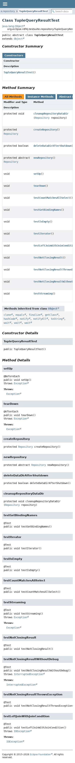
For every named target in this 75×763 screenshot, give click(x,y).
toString (56, 318)
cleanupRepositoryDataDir (50, 113)
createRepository (45, 129)
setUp (37, 173)
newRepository (42, 157)
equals (19, 314)
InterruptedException (28, 674)
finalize (34, 314)
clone (7, 314)
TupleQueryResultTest (33, 11)
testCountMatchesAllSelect (51, 197)
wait (6, 322)
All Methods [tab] (13, 96)
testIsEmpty (41, 221)
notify (24, 318)
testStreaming (42, 293)
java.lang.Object (12, 26)
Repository (42, 117)
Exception (20, 383)
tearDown (39, 185)
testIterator (42, 233)
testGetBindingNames (47, 209)
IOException (22, 731)
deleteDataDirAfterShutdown (52, 145)
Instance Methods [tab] (40, 96)
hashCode (9, 318)
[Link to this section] (45, 46)
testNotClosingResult (48, 257)
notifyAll (39, 318)
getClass (51, 314)
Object (18, 38)
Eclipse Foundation (40, 754)
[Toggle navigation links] (5, 4)
